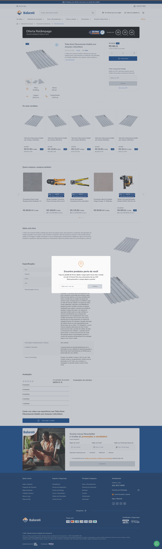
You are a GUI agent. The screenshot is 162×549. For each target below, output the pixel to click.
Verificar (94, 286)
